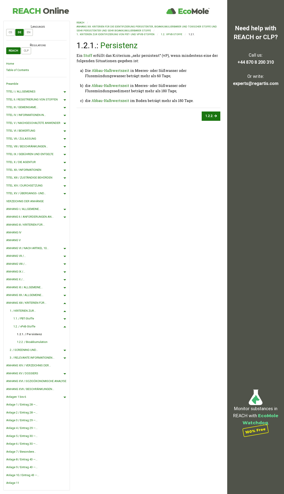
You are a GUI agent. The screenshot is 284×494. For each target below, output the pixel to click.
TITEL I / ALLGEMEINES (21, 91)
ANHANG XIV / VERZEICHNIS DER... (28, 365)
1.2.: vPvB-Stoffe (171, 34)
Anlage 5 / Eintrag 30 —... (21, 436)
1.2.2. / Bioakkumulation (32, 342)
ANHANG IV (13, 232)
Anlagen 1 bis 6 (16, 396)
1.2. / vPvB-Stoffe (24, 326)
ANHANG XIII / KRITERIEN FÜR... (26, 302)
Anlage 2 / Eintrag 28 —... (21, 412)
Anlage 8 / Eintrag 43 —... (21, 459)
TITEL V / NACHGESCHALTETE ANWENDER (33, 123)
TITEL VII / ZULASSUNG (21, 138)
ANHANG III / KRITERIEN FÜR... (25, 224)
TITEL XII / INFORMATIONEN (23, 169)
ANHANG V (13, 240)
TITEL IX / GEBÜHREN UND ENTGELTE (29, 154)
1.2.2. (209, 116)
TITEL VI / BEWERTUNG (20, 130)
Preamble (12, 83)
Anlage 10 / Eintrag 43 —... (22, 475)
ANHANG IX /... (15, 271)
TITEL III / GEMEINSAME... (22, 107)
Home (10, 63)
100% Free (255, 430)
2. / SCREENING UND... (24, 350)
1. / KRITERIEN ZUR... (23, 310)
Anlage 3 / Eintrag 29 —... (21, 420)
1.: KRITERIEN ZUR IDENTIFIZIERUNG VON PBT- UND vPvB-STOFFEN (115, 34)
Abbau (97, 70)
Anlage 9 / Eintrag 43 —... (21, 467)
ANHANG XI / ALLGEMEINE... (24, 287)
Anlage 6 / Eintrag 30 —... (21, 443)
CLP (26, 50)
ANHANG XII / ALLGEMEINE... (24, 295)
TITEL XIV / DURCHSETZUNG (24, 185)
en (28, 32)
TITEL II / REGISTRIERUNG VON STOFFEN (32, 99)
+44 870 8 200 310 (256, 62)
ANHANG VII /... (16, 256)
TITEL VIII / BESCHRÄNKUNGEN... (27, 146)
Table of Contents (17, 70)
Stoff (87, 55)
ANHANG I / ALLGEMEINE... (23, 209)
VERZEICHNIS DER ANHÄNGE (25, 201)
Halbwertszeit (116, 70)
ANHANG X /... (15, 279)
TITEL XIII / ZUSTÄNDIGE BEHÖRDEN (29, 177)
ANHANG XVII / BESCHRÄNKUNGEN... (30, 389)
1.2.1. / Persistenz (29, 334)
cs (10, 32)
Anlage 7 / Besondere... (21, 451)
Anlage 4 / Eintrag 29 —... (21, 428)
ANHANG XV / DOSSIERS (22, 373)
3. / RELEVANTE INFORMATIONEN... (32, 357)
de (19, 32)
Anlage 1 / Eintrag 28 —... (21, 404)
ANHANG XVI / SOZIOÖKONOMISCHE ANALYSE (36, 381)
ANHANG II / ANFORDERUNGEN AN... (29, 216)
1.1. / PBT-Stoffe (23, 318)
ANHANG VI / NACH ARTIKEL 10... (27, 248)
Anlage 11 (12, 482)
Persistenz (119, 45)
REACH (40, 11)
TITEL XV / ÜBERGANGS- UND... (26, 193)
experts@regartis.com (255, 83)
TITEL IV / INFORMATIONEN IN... (26, 115)
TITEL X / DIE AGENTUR (21, 162)
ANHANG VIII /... (16, 263)
